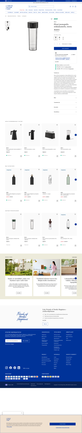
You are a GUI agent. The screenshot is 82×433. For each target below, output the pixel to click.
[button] (70, 6)
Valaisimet (16, 12)
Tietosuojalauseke (40, 383)
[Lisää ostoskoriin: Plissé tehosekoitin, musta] (75, 156)
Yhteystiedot (44, 345)
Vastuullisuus (56, 338)
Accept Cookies (62, 424)
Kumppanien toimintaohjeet (57, 347)
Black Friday (68, 364)
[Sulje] (21, 413)
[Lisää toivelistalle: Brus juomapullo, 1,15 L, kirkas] (75, 214)
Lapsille (72, 12)
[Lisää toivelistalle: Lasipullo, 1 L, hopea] (57, 169)
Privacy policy (9, 426)
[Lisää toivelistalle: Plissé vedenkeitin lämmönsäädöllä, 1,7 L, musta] (21, 125)
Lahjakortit (68, 360)
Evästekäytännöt (47, 383)
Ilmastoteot (56, 343)
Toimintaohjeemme (58, 345)
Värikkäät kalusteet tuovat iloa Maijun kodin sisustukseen (47, 279)
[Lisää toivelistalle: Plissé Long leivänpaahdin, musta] (57, 125)
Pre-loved (44, 364)
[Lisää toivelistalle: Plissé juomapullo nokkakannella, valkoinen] (39, 214)
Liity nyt (67, 59)
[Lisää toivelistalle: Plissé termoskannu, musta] (39, 125)
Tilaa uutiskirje (25, 340)
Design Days (22, 9)
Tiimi (67, 338)
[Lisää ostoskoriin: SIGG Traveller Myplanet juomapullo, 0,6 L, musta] (39, 201)
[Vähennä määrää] (55, 43)
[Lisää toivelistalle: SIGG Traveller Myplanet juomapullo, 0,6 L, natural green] (75, 169)
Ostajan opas (56, 349)
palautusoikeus (68, 66)
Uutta (26, 9)
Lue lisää (44, 320)
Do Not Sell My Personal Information (23, 383)
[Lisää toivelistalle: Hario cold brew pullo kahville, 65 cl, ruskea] (57, 214)
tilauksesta (71, 68)
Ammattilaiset (44, 357)
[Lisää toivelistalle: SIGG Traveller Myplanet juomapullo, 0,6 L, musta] (39, 169)
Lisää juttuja (74, 257)
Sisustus (30, 12)
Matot (39, 12)
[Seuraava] (76, 278)
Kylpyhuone (51, 12)
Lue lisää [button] (56, 61)
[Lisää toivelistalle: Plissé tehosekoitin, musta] (75, 125)
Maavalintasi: (8, 344)
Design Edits (68, 359)
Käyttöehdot (33, 383)
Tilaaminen (44, 334)
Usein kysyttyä (45, 343)
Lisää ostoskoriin (65, 48)
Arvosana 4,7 (43, 0)
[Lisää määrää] (59, 43)
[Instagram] (6, 367)
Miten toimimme (69, 336)
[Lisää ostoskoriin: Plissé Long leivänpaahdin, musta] (57, 156)
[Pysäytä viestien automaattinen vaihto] (53, 1)
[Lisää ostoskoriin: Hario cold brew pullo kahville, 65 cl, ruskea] (57, 245)
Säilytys (35, 12)
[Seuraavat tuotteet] (76, 135)
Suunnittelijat (59, 9)
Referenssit (68, 340)
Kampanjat (31, 9)
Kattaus (55, 366)
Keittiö (55, 364)
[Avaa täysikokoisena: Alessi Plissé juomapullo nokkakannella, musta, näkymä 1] (33, 36)
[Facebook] (10, 367)
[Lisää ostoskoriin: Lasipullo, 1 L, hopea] (57, 201)
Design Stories (41, 9)
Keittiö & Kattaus (23, 12)
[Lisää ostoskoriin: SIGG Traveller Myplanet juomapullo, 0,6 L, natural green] (75, 201)
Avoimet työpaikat (57, 336)
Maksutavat (44, 336)
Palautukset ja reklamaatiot (44, 341)
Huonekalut (10, 12)
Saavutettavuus (33, 385)
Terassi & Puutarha (59, 12)
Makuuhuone (45, 12)
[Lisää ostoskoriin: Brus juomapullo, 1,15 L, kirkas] (75, 245)
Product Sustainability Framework (58, 341)
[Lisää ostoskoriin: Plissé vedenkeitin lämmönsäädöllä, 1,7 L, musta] (21, 156)
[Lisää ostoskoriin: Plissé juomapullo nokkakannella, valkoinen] (39, 245)
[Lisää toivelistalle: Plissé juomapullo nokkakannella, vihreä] (21, 214)
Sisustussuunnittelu (49, 9)
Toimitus (43, 338)
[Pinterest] (14, 367)
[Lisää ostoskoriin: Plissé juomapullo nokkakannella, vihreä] (21, 245)
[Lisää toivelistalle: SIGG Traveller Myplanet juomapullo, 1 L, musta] (21, 169)
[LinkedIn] (19, 367)
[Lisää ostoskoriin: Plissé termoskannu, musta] (39, 156)
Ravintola (44, 362)
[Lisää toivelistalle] (51, 19)
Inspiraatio (36, 9)
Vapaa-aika (67, 12)
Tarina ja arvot (57, 334)
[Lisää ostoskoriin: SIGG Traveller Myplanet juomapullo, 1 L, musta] (21, 201)
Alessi (55, 21)
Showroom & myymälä (46, 360)
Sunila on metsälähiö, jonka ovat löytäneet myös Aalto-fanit (19, 279)
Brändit (55, 9)
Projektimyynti (69, 334)
